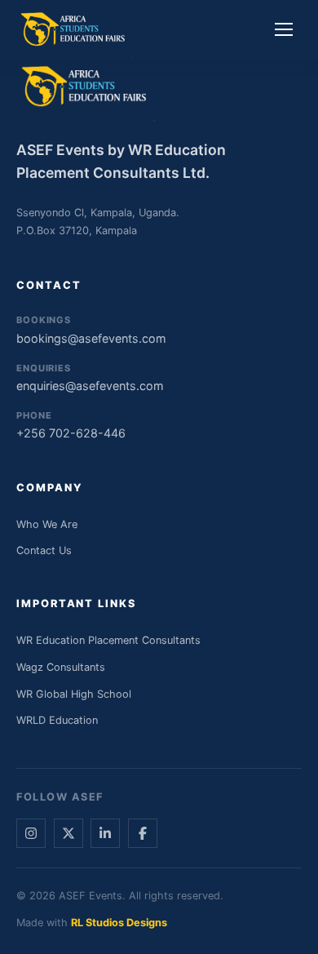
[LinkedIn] (105, 833)
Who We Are (46, 524)
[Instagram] (31, 833)
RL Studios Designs (119, 922)
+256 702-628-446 (71, 425)
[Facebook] (142, 833)
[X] (68, 833)
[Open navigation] (284, 29)
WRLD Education (57, 720)
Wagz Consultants (60, 667)
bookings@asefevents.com (91, 329)
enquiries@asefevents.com (90, 377)
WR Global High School (73, 694)
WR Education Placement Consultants (108, 640)
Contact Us (44, 550)
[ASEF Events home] (74, 29)
